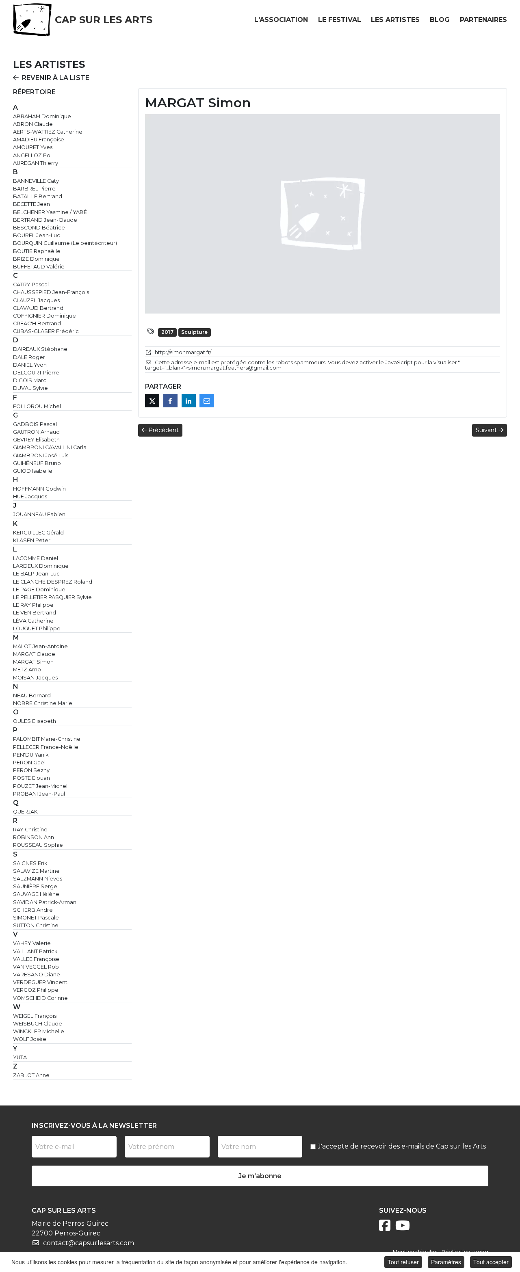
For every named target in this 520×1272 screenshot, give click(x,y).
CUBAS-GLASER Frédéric (46, 331)
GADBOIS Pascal (35, 424)
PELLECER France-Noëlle (45, 747)
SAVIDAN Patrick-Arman (44, 902)
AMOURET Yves (32, 147)
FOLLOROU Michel (37, 406)
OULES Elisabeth (34, 721)
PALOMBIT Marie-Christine (46, 739)
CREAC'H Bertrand (37, 323)
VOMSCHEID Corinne (40, 998)
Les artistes (395, 20)
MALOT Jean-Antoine (40, 646)
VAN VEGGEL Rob (36, 967)
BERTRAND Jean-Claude (45, 220)
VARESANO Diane (36, 974)
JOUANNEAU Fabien (39, 514)
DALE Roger (29, 357)
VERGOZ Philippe (35, 990)
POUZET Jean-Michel (40, 786)
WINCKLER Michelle (38, 1031)
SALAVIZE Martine (36, 871)
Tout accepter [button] (491, 1262)
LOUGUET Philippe (37, 628)
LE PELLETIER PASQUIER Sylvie (52, 597)
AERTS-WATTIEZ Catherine (47, 132)
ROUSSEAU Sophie (38, 845)
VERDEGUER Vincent (40, 982)
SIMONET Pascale (36, 918)
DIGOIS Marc (29, 380)
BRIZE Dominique (36, 259)
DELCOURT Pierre (36, 373)
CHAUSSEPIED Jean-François (51, 292)
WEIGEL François (34, 1016)
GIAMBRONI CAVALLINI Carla (50, 447)
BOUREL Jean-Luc (36, 235)
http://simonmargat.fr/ (183, 352)
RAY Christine (30, 829)
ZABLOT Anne (31, 1075)
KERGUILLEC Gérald (38, 533)
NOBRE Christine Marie (42, 703)
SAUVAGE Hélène (36, 894)
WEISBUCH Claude (37, 1024)
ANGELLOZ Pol (32, 155)
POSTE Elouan (31, 778)
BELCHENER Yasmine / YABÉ (50, 212)
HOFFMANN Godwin (39, 489)
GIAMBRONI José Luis (40, 455)
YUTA (20, 1057)
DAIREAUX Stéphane (40, 349)
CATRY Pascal (31, 284)
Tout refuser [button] (403, 1262)
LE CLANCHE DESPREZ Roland (52, 582)
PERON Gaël (29, 762)
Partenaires (483, 20)
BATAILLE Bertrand (37, 196)
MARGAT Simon (33, 662)
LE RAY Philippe (33, 605)
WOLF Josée (29, 1039)
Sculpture (194, 332)
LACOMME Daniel (35, 558)
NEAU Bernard (32, 695)
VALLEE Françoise (36, 959)
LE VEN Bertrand (34, 613)
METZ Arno (27, 669)
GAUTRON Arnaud (36, 432)
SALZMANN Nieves (37, 879)
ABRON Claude (33, 124)
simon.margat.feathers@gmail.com (235, 368)
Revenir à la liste (55, 78)
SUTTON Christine (35, 925)
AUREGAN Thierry (35, 163)
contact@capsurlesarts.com (88, 1243)
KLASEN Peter (31, 540)
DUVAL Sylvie (30, 388)
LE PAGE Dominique (39, 589)
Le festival (339, 20)
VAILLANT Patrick (35, 951)
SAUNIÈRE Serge (35, 886)
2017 (167, 332)
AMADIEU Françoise (38, 139)
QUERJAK (25, 812)
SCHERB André (33, 910)
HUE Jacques (30, 496)
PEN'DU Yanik (30, 755)
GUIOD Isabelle (32, 471)
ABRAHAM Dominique (42, 116)
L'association (281, 20)
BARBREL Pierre (34, 189)
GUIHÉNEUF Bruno (37, 463)
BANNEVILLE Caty (36, 181)
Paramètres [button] (446, 1262)
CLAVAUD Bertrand (38, 308)
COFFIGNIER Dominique (44, 316)
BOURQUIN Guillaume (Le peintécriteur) (65, 243)
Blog (440, 20)
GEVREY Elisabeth (36, 440)
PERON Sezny (31, 770)
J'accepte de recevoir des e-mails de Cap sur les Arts (402, 1146)
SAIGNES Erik (30, 863)
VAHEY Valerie (32, 943)
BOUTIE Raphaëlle (37, 251)
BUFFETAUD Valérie (39, 267)
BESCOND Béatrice (39, 228)
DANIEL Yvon (30, 365)
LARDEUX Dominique (41, 566)
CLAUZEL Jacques (36, 300)
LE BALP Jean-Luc (36, 574)
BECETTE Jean (31, 204)
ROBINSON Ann (33, 837)
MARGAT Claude (34, 654)
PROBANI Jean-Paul (39, 794)
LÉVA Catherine (33, 621)
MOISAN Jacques (35, 678)
